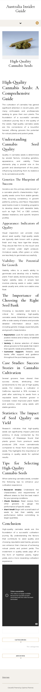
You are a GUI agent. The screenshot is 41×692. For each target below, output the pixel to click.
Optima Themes (27, 688)
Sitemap (5, 677)
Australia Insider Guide (20, 8)
